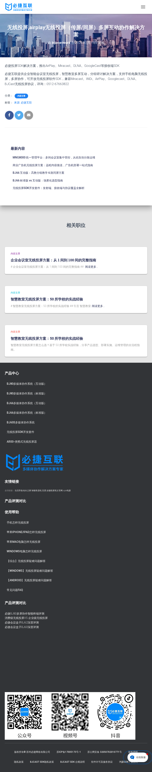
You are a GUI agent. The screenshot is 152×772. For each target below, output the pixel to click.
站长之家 (27, 490)
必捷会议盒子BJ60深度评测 (22, 627)
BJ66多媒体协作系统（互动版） (27, 403)
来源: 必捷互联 (23, 102)
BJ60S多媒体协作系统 (21, 422)
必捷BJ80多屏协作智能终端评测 (24, 613)
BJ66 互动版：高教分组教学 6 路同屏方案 (38, 172)
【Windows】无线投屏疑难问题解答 (30, 570)
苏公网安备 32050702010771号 (104, 752)
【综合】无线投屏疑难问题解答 (26, 561)
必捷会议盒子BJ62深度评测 (22, 622)
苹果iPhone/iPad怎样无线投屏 (26, 532)
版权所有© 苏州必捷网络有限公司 (32, 752)
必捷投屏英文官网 (55, 490)
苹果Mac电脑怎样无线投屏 (23, 541)
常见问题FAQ (15, 590)
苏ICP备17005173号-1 (69, 752)
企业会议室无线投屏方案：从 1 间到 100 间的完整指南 (53, 260)
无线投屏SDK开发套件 (20, 431)
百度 (44, 490)
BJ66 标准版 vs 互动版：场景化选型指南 (38, 180)
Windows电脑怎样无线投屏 (24, 551)
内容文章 (21, 96)
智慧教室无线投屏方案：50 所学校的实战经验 (47, 299)
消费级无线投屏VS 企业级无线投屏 (26, 618)
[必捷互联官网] (20, 7)
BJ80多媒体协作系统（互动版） (27, 383)
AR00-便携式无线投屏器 (22, 441)
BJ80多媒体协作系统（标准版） (27, 393)
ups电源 (67, 490)
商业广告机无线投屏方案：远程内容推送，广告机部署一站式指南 (53, 165)
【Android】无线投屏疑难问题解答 (29, 580)
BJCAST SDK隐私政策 (42, 761)
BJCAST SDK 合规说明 (72, 761)
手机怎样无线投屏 (18, 522)
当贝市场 (19, 490)
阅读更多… (91, 266)
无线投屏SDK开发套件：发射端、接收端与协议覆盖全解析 (49, 188)
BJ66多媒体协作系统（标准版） (27, 412)
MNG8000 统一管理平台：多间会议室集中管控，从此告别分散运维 (54, 157)
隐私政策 (19, 761)
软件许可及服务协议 (102, 761)
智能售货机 (37, 490)
